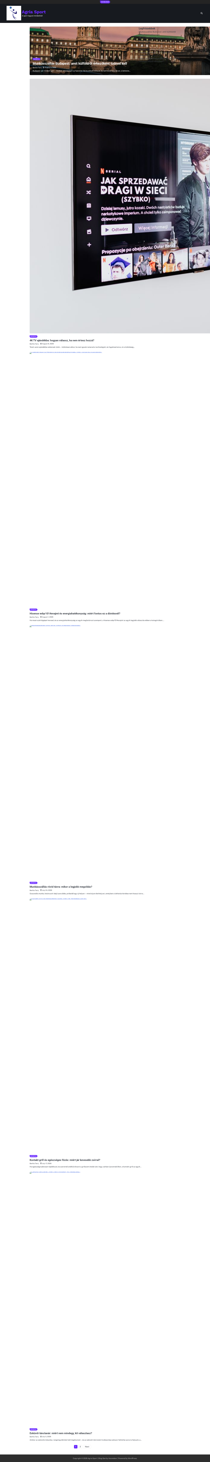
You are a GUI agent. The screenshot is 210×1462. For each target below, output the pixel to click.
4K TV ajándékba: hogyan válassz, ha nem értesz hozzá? (62, 340)
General (36, 59)
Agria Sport (34, 11)
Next (87, 1447)
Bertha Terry (37, 68)
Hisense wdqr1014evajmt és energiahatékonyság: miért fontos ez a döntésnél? (75, 613)
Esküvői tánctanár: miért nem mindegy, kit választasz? (61, 1433)
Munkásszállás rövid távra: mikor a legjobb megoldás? (61, 886)
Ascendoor (112, 1458)
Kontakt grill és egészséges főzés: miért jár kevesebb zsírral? (65, 1159)
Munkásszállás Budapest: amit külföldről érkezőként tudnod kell (80, 63)
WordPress (132, 1458)
